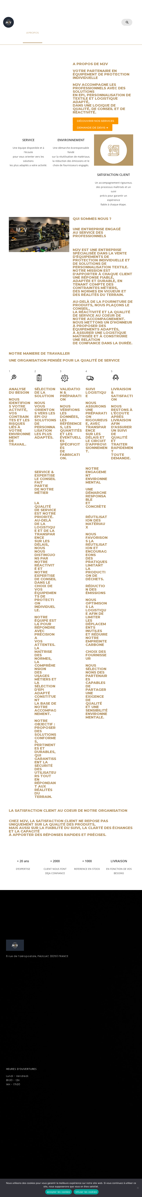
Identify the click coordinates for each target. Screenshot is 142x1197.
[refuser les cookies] (137, 1188)
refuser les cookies (86, 1191)
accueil (29, 12)
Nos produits (74, 12)
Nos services (49, 12)
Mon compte (75, 32)
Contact (51, 32)
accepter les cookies (58, 1191)
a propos (32, 32)
